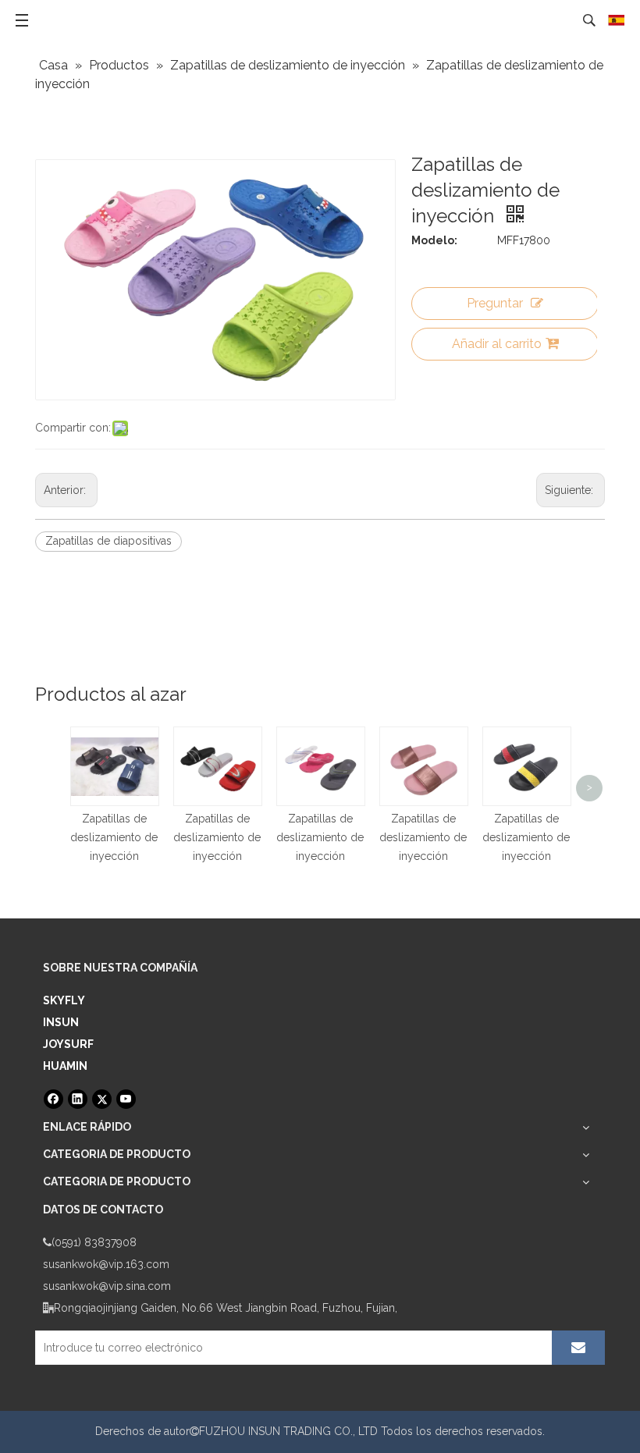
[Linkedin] (77, 1099)
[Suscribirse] (578, 1347)
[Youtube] (126, 1099)
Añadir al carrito (497, 343)
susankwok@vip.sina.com (107, 1286)
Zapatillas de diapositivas (108, 541)
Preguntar (495, 303)
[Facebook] (53, 1099)
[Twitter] (102, 1099)
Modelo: (434, 240)
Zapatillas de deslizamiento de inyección (114, 837)
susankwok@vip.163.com (106, 1264)
